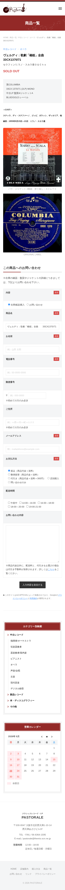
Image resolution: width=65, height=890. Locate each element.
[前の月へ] (39, 736)
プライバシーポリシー (45, 874)
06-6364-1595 (39, 835)
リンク (28, 874)
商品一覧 (13, 37)
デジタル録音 (17, 688)
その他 (13, 706)
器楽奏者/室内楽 (19, 653)
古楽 (13, 677)
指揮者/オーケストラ (21, 641)
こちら (51, 569)
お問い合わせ (16, 874)
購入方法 (36, 869)
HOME (5, 37)
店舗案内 (24, 869)
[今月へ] (46, 736)
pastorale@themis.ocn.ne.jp (37, 838)
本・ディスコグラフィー (22, 700)
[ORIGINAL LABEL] (32, 222)
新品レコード (16, 694)
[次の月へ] (54, 736)
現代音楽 (15, 683)
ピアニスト (16, 659)
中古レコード (23, 37)
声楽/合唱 (15, 671)
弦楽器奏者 (16, 647)
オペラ (32, 37)
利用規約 (33, 598)
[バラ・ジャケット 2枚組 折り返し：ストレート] (32, 157)
